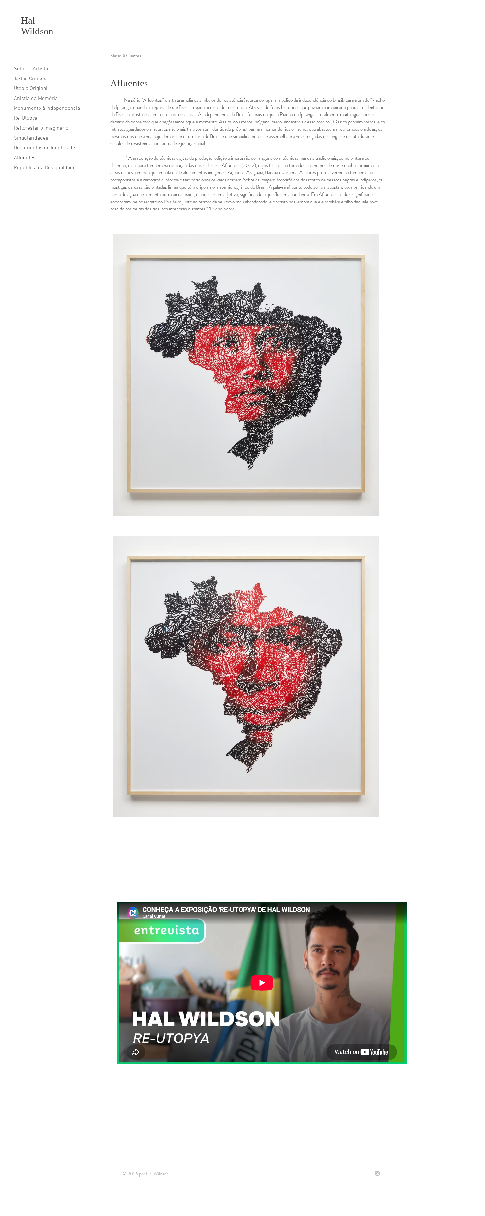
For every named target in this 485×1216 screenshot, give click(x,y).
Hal (28, 20)
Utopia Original (30, 88)
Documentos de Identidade (44, 148)
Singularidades (31, 138)
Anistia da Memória (36, 98)
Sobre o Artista (31, 69)
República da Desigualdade (45, 168)
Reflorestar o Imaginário (41, 128)
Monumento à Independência (47, 108)
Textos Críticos (30, 79)
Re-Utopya (25, 118)
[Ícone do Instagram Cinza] (377, 1173)
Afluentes (25, 158)
